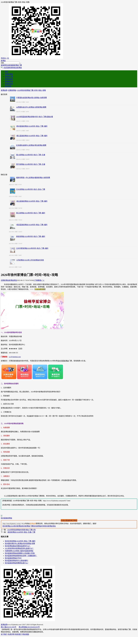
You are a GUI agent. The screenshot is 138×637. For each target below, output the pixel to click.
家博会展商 (9, 79)
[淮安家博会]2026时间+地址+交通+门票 (21, 532)
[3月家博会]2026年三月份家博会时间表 (30, 260)
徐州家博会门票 (27, 526)
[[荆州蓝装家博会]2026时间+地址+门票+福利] (12, 128)
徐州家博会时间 (38, 526)
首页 (6, 72)
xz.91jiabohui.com (15, 357)
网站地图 (25, 634)
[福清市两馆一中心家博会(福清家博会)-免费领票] (12, 179)
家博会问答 (9, 81)
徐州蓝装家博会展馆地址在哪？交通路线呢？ (21, 556)
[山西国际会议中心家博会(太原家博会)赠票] (12, 108)
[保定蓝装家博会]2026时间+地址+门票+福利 (31, 225)
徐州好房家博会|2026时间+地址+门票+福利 (20, 541)
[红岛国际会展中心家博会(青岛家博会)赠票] (12, 147)
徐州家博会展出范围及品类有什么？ (18, 546)
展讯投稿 (8, 86)
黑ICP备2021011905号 (8, 627)
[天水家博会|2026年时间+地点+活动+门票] (12, 191)
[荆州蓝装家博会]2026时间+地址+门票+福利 (31, 126)
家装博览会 (5, 65)
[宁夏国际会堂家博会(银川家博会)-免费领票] (12, 99)
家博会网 (4, 90)
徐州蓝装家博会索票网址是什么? (16, 563)
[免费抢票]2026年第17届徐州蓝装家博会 (19, 551)
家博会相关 (9, 84)
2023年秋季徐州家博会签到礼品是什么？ (19, 548)
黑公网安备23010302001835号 (29, 627)
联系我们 (18, 634)
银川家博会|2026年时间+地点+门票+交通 (30, 155)
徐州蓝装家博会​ (6, 518)
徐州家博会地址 (50, 526)
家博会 (3, 61)
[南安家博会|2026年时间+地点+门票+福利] (12, 238)
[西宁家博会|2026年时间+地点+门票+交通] (12, 166)
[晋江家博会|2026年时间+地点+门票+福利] (12, 215)
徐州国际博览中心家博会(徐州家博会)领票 (20, 543)
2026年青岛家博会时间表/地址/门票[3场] (21, 530)
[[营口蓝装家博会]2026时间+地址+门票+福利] (12, 137)
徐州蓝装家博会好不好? (13, 558)
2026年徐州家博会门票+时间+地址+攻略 (31, 90)
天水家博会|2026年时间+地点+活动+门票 (30, 189)
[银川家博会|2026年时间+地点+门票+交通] (12, 156)
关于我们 (4, 634)
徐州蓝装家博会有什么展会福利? (16, 560)
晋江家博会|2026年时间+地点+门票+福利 (30, 213)
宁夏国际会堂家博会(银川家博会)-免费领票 (31, 97)
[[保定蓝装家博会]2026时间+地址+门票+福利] (12, 226)
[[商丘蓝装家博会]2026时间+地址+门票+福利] (12, 203)
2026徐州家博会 (16, 526)
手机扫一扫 (5, 58)
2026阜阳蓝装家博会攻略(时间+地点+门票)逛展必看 (34, 117)
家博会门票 (18, 65)
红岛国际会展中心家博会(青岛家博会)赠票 (31, 145)
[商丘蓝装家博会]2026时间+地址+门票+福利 (31, 201)
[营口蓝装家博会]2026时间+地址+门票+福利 (31, 136)
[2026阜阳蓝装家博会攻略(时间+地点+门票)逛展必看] (12, 118)
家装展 (11, 65)
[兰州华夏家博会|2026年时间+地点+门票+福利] (12, 250)
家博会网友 (13, 280)
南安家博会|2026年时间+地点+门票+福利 (30, 236)
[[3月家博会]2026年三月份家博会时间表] (12, 262)
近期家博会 (9, 74)
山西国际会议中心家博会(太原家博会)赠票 (31, 107)
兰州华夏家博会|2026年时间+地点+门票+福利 (32, 248)
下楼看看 (38, 280)
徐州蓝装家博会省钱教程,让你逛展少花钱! (20, 553)
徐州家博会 (6, 526)
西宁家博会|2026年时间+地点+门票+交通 (30, 164)
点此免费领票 (40, 289)
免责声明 (11, 634)
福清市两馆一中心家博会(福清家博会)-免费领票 (33, 177)
